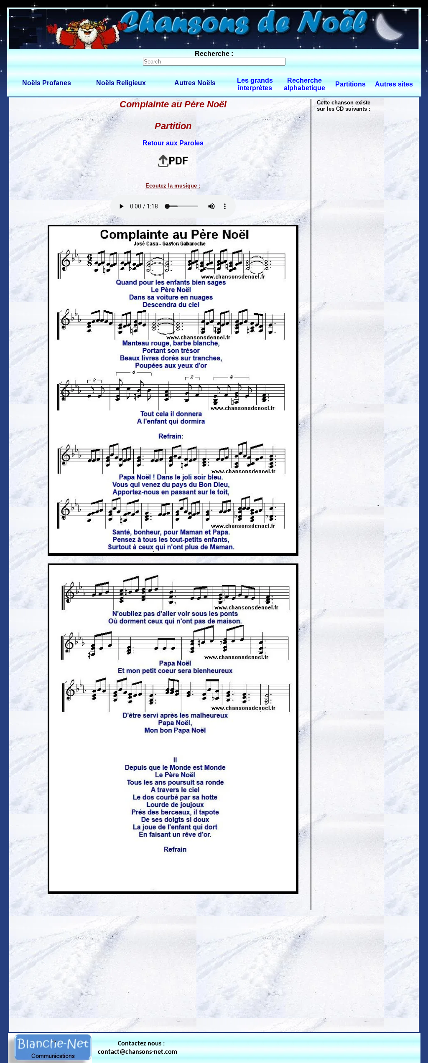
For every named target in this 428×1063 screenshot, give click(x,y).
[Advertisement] (214, 969)
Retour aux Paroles (173, 143)
